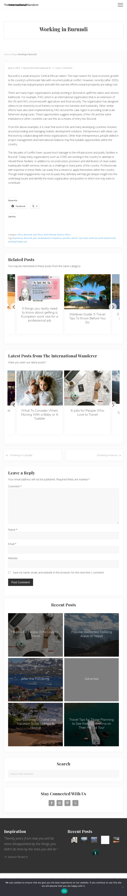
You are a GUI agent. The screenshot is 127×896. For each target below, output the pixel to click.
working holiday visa (17, 241)
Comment (15, 486)
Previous (14, 307)
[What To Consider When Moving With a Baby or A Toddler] (39, 388)
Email (12, 544)
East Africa (38, 234)
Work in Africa (63, 234)
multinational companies (50, 238)
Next (113, 307)
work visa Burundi (106, 238)
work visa (93, 238)
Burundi (28, 234)
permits (66, 238)
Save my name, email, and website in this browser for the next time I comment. (58, 572)
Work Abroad (50, 234)
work (85, 238)
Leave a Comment (63, 67)
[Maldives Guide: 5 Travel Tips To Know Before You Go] (87, 291)
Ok (64, 891)
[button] (120, 5)
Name (13, 529)
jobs (35, 238)
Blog (14, 54)
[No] (123, 887)
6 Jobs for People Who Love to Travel (87, 412)
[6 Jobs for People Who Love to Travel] (87, 388)
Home (7, 54)
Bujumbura (17, 238)
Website (13, 558)
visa (80, 238)
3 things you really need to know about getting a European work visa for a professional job (39, 314)
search (74, 238)
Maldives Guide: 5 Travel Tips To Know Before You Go (87, 318)
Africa (20, 234)
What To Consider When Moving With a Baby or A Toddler (39, 414)
